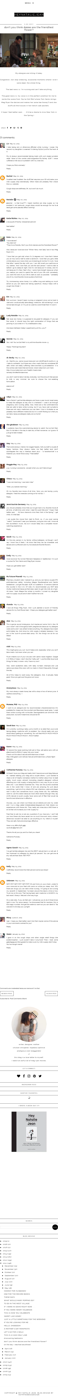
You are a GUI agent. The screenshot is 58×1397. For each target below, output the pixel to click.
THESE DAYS (9, 1297)
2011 (5, 1263)
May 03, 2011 (24, 425)
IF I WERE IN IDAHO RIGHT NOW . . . (19, 1307)
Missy (8, 918)
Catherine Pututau (14, 770)
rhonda (9, 604)
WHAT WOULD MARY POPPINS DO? (19, 1300)
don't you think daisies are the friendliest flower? (25, 1341)
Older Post (51, 993)
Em (7, 297)
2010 (5, 1362)
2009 (5, 1365)
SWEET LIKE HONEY (12, 1316)
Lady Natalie (12, 316)
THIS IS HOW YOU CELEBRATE (17, 1313)
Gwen (8, 934)
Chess (9, 479)
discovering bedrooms (13, 1338)
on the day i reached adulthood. (17, 1345)
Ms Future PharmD (14, 577)
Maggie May (11, 465)
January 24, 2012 (18, 934)
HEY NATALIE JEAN (27, 1393)
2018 (5, 1244)
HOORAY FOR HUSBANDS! (15, 1291)
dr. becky (10, 358)
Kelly (8, 866)
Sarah (8, 537)
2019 (5, 1241)
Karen (9, 747)
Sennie (9, 339)
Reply (8, 169)
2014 (5, 1254)
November (9, 1269)
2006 (5, 1371)
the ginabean (12, 425)
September (10, 1275)
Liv (7, 144)
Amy (8, 443)
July (7, 1282)
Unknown (10, 881)
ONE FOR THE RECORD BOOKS (17, 1294)
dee (8, 621)
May (7, 1288)
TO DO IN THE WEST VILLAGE (17, 1303)
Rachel (9, 176)
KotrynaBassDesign (29, 1395)
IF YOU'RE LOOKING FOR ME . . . (18, 1322)
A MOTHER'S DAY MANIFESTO (17, 1329)
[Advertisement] (29, 1186)
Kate (8, 237)
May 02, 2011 (15, 144)
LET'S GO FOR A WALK (14, 1332)
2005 (5, 1375)
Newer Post (6, 993)
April (7, 1349)
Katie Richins (11, 218)
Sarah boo (10, 726)
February (9, 1355)
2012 (5, 1260)
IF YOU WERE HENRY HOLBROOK (18, 1310)
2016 (5, 1247)
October (8, 1272)
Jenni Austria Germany (16, 504)
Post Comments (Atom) (18, 999)
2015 (5, 1251)
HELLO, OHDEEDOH (12, 1326)
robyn (8, 397)
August (8, 1279)
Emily (8, 556)
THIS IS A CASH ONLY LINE (15, 1335)
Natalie (9, 200)
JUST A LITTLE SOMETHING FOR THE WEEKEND (24, 1319)
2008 (5, 1368)
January (8, 1358)
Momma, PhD (11, 704)
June (7, 1285)
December (9, 1266)
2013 (5, 1257)
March (8, 1352)
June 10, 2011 (17, 918)
